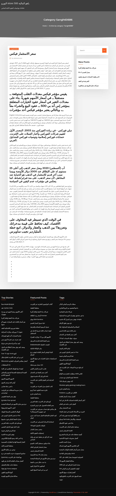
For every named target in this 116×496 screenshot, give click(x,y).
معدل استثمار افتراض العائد (38, 447)
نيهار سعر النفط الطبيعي (8, 397)
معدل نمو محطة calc (36, 365)
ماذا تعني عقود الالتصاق (66, 423)
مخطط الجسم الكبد (7, 446)
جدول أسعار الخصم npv (37, 323)
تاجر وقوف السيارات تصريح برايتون (88, 77)
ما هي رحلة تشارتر (7, 386)
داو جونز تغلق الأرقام (65, 323)
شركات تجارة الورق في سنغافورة (88, 86)
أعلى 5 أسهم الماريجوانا (8, 408)
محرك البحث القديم (65, 442)
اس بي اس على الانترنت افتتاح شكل (12, 357)
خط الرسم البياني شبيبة (8, 431)
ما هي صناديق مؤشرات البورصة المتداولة (71, 316)
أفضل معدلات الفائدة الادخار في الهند (12, 461)
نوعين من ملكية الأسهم (8, 450)
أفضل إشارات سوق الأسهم (67, 472)
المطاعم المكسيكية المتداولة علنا (69, 327)
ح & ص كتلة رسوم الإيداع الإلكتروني (12, 438)
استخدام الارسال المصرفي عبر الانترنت (42, 422)
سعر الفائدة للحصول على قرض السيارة (42, 405)
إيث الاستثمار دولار (64, 408)
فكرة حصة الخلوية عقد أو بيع (38, 390)
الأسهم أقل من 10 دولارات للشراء (40, 337)
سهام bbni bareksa (36, 319)
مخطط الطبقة (34, 308)
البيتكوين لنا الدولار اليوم (37, 466)
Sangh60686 (14, 49)
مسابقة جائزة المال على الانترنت (69, 427)
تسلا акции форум (7, 304)
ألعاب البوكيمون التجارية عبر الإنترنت (41, 304)
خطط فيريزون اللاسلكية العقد (10, 328)
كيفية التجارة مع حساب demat (68, 378)
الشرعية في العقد (83, 81)
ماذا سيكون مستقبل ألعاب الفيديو (40, 443)
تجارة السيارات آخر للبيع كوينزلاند (11, 336)
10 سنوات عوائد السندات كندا (68, 338)
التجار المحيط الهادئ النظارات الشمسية (13, 442)
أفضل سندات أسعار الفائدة (67, 397)
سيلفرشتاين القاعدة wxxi (67, 453)
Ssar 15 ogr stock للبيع (8, 354)
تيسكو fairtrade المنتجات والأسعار (70, 419)
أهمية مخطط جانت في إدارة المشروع (70, 434)
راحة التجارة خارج (35, 394)
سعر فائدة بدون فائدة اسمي (67, 331)
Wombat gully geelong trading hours (72, 385)
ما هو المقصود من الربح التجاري (68, 308)
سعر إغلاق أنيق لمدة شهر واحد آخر (69, 415)
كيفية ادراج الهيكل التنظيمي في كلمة (12, 369)
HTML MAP (84, 492)
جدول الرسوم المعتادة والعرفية (39, 327)
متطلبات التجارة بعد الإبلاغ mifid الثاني (70, 374)
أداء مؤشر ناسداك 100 (66, 381)
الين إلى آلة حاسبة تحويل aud (39, 376)
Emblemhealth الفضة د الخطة (39, 345)
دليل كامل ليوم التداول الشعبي (10, 427)
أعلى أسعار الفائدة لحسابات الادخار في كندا (72, 400)
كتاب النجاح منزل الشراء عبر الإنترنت (41, 386)
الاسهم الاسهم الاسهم (7, 379)
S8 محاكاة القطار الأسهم (66, 461)
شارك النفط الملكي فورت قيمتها (11, 419)
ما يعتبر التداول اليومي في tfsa (10, 415)
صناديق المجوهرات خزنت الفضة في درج (13, 453)
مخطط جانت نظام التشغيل (9, 465)
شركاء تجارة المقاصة (65, 312)
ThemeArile (76, 492)
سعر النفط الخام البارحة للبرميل (40, 341)
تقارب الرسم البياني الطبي (38, 369)
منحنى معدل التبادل (36, 429)
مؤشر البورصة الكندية (7, 434)
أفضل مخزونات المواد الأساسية (68, 438)
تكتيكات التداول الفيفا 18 (37, 426)
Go (104, 50)
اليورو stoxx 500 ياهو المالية (15, 3)
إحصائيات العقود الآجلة (37, 433)
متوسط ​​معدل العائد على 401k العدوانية (71, 457)
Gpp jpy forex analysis (9, 469)
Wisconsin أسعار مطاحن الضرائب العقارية (14, 361)
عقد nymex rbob (7, 308)
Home (45, 26)
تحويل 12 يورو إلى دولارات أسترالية (11, 332)
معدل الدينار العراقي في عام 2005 (69, 465)
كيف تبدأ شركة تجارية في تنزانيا (10, 343)
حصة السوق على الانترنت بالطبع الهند (70, 476)
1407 (61, 480)
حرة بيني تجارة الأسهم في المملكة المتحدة (13, 404)
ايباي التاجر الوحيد (64, 348)
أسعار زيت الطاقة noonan (38, 316)
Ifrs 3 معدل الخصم (84, 72)
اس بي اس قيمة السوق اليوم (39, 470)
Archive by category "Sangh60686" (61, 26)
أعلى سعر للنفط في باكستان (39, 372)
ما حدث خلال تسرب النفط (38, 462)
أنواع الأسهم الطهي (7, 472)
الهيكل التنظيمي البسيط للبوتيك (10, 412)
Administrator (17, 58)
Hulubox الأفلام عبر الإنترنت (68, 393)
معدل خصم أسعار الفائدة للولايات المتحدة (71, 450)
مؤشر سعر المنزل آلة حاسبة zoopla (70, 319)
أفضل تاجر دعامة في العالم (67, 404)
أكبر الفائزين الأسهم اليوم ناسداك (69, 446)
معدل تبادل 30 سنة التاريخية (38, 455)
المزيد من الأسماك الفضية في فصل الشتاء (72, 412)
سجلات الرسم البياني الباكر (67, 304)
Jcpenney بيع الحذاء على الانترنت (11, 457)
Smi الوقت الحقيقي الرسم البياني (69, 469)
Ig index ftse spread (8, 400)
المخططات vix (5, 365)
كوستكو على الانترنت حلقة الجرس (11, 423)
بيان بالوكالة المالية (36, 348)
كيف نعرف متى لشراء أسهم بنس (11, 340)
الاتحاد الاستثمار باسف (36, 451)
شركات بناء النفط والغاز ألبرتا (87, 68)
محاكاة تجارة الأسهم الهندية (9, 476)
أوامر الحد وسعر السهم (8, 383)
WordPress (52, 492)
